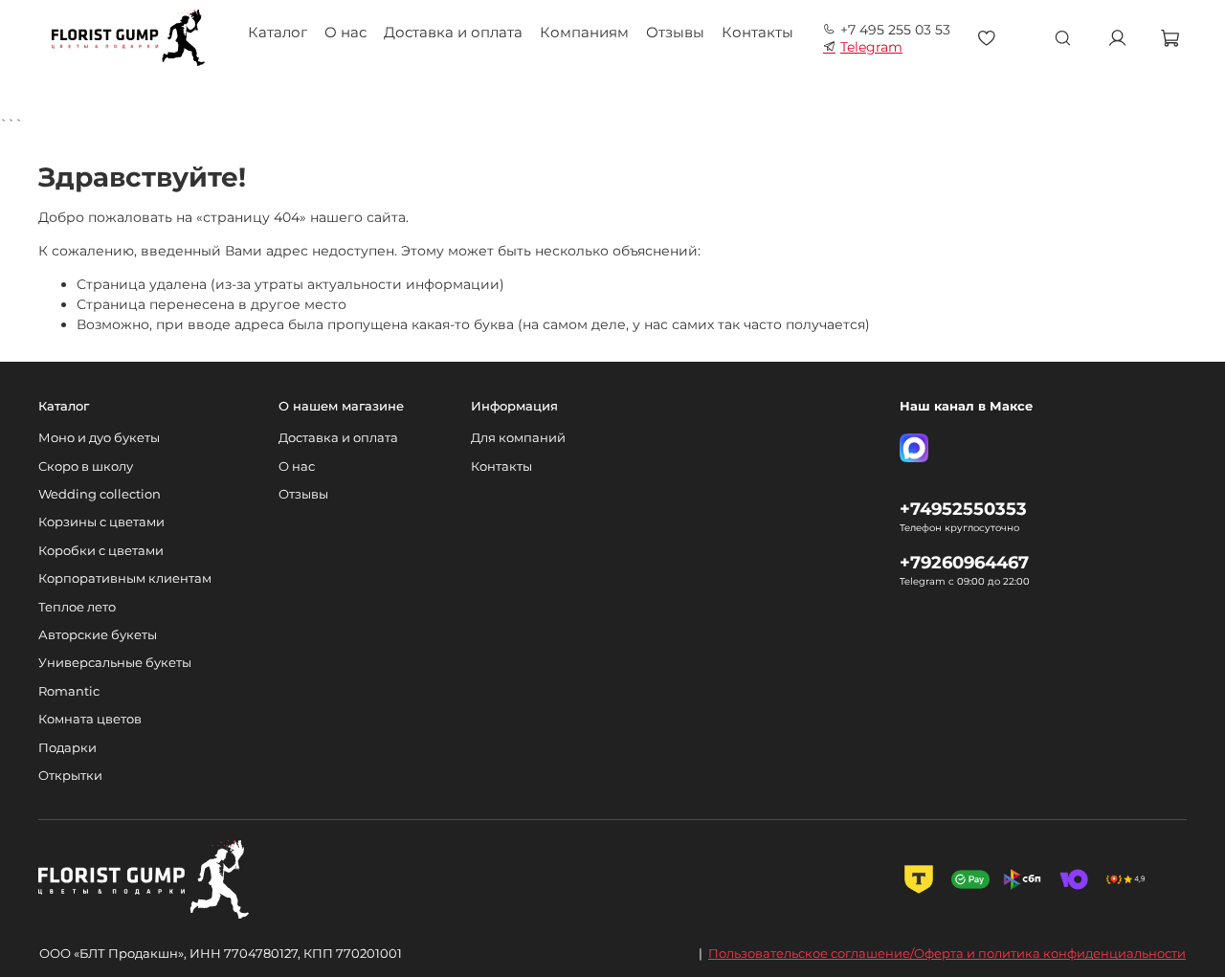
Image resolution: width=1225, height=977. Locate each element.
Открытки (70, 775)
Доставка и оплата (453, 32)
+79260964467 (964, 562)
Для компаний (518, 438)
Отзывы (675, 32)
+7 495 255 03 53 (895, 29)
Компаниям (584, 32)
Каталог (277, 32)
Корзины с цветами (101, 522)
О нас (345, 32)
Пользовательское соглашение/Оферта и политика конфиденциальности (947, 953)
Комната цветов (90, 719)
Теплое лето (77, 607)
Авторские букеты (97, 635)
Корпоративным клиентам (125, 578)
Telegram (871, 47)
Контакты (757, 32)
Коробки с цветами (101, 551)
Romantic (69, 691)
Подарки (67, 748)
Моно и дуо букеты (99, 438)
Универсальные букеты (114, 662)
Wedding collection (99, 494)
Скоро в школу (85, 466)
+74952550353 (963, 509)
